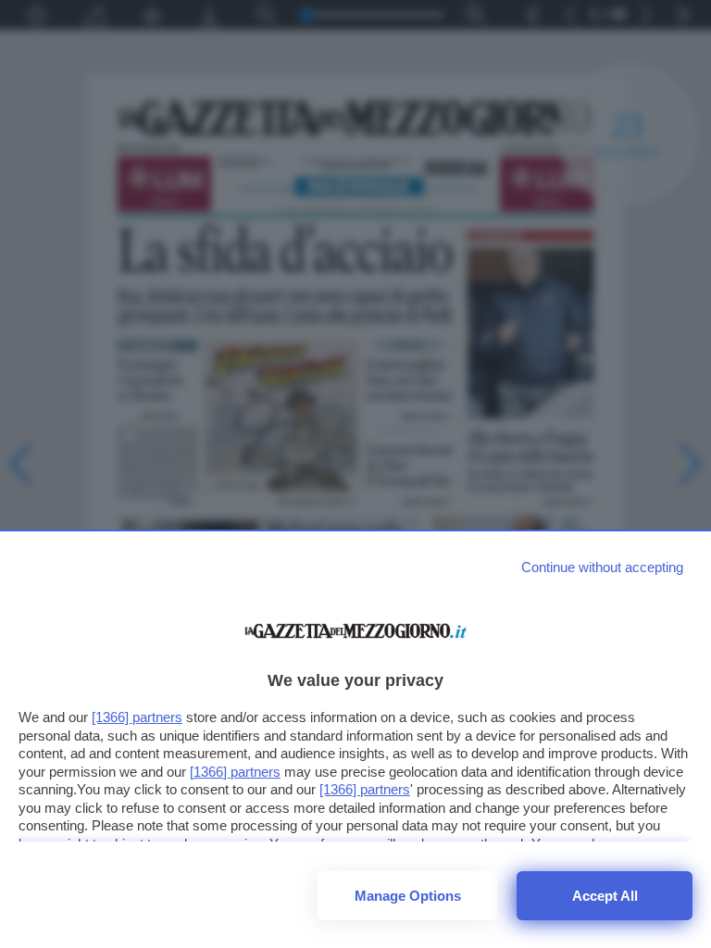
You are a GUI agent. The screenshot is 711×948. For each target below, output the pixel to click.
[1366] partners (137, 717)
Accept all (605, 896)
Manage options (408, 896)
